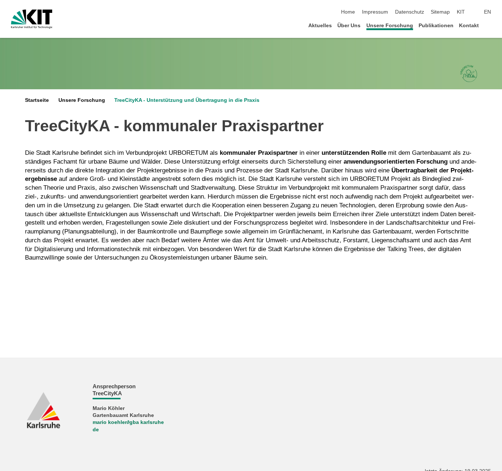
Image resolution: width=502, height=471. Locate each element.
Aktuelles (320, 25)
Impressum (375, 12)
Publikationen (436, 25)
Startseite (37, 100)
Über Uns (349, 25)
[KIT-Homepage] (32, 19)
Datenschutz (409, 12)
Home (348, 12)
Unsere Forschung (389, 25)
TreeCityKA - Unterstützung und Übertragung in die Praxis (186, 100)
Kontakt (469, 25)
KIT (461, 12)
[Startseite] (489, 25)
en (487, 12)
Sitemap (440, 12)
